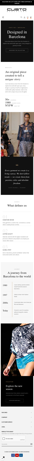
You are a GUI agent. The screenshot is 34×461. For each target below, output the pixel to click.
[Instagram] (21, 455)
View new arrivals (14, 400)
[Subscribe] (30, 444)
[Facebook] (13, 455)
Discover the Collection (17, 50)
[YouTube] (17, 455)
